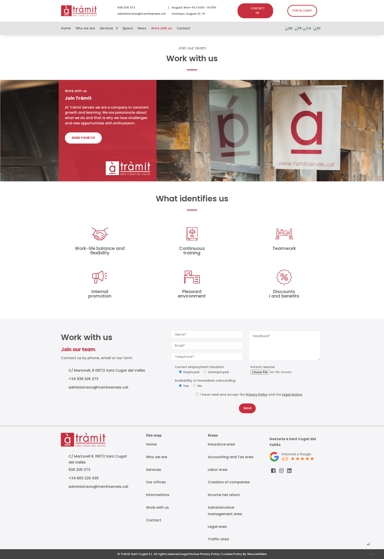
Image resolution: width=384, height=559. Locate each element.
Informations (157, 494)
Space (127, 28)
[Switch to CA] (307, 29)
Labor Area (217, 469)
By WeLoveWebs (255, 554)
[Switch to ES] (317, 29)
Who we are (85, 28)
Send (247, 408)
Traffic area (218, 539)
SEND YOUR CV (83, 138)
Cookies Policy (231, 554)
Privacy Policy (257, 394)
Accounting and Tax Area (230, 457)
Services (106, 28)
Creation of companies (229, 482)
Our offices (156, 482)
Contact (183, 28)
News (142, 28)
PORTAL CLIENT (302, 10)
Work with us (161, 28)
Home (66, 28)
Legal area (217, 526)
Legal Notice (292, 394)
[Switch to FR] (298, 29)
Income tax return (224, 494)
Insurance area (221, 444)
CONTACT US (257, 10)
